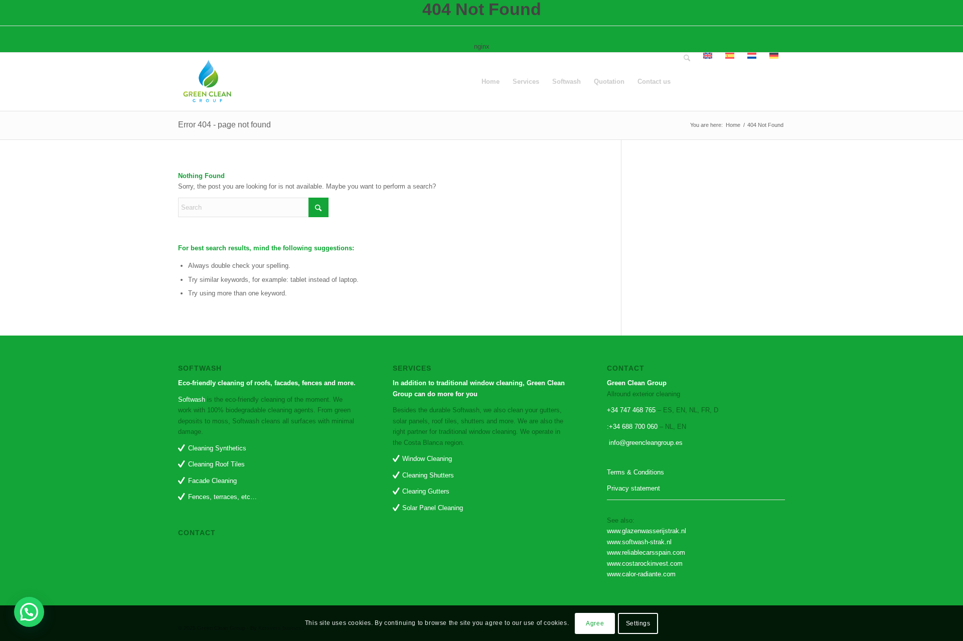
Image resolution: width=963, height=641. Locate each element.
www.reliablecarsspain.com (646, 552)
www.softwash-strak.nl (639, 542)
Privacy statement (633, 488)
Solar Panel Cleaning (432, 508)
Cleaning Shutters (428, 475)
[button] (29, 612)
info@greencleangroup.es (645, 442)
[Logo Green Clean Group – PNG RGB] (207, 82)
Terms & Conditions (635, 472)
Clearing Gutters (425, 491)
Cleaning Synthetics (217, 448)
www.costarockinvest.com (645, 563)
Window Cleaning (427, 458)
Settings (638, 623)
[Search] (687, 82)
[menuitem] (490, 82)
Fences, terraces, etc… (222, 497)
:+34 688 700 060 (632, 426)
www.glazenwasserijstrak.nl (646, 531)
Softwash (191, 399)
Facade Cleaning (212, 481)
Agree (595, 623)
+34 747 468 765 (632, 410)
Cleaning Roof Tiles (216, 464)
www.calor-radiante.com (641, 574)
